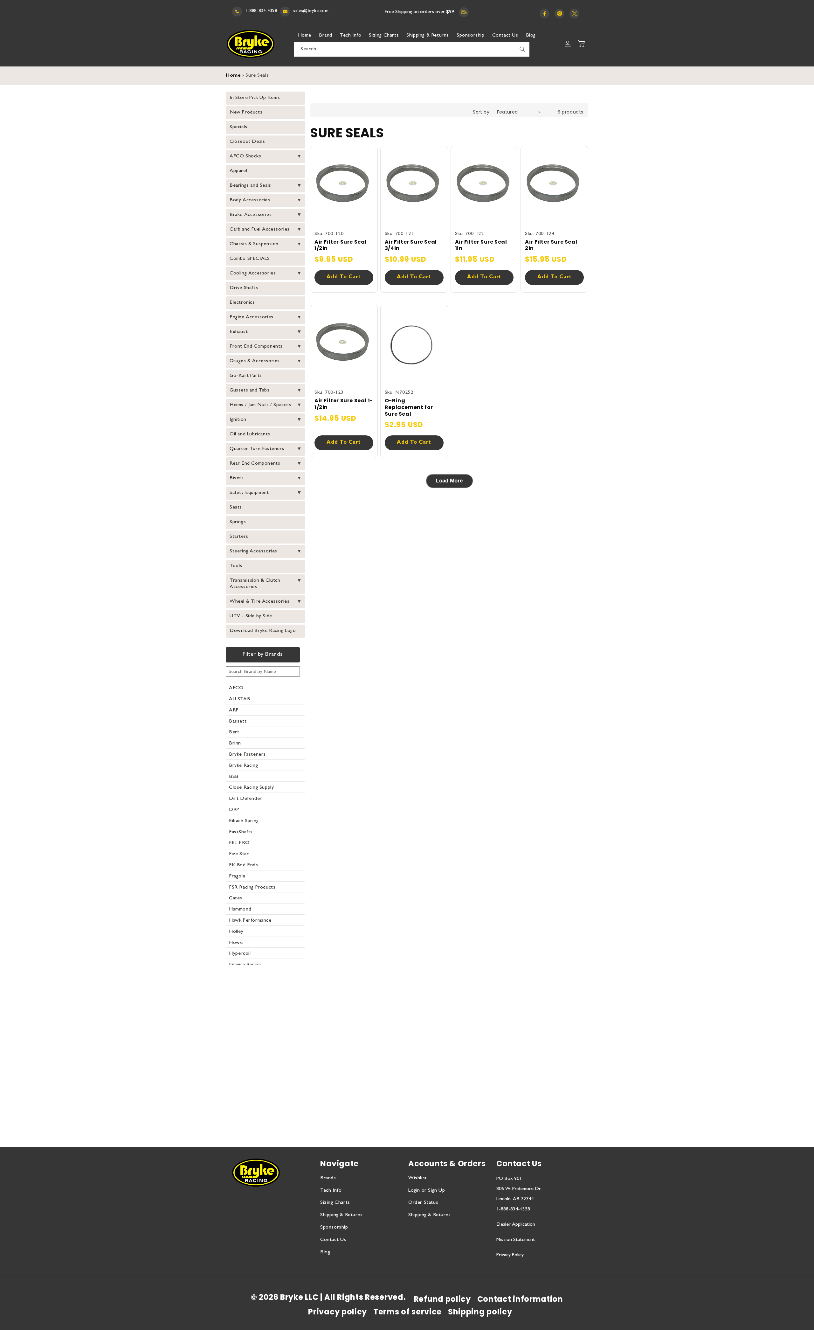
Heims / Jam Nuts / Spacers (260, 405)
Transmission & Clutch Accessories (255, 584)
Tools (236, 566)
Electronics (242, 302)
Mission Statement (515, 1240)
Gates (235, 898)
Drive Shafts (244, 288)
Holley (236, 931)
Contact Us (333, 1240)
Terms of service (407, 1311)
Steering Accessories (253, 551)
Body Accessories (250, 200)
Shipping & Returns (341, 1215)
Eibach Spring (244, 821)
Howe (236, 943)
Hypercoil (240, 953)
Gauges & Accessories (255, 361)
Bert (234, 732)
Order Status (423, 1202)
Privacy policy (337, 1311)
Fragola (237, 876)
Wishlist (417, 1178)
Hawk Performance (250, 920)
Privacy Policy (510, 1255)
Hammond (240, 909)
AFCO (236, 688)
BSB (233, 776)
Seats (236, 507)
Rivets (237, 478)
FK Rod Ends (243, 865)
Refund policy (442, 1299)
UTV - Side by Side (251, 616)
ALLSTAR (239, 699)
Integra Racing (245, 964)
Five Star (239, 854)
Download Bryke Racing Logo (263, 631)
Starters (239, 536)
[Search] (522, 49)
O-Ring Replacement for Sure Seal (409, 407)
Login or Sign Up (426, 1190)
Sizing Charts (335, 1202)
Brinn (235, 743)
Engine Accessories (251, 317)
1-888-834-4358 (261, 11)
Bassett (237, 721)
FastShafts (241, 832)
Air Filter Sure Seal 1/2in (340, 245)
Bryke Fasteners (247, 754)
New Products (246, 112)
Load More (449, 481)
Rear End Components (255, 463)
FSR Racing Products (252, 887)
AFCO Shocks (245, 156)
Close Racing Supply (251, 787)
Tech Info (330, 1190)
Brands (328, 1178)
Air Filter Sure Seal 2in (551, 245)
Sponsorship (334, 1227)
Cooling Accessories (253, 273)
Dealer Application (515, 1224)
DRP (234, 810)
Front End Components (256, 346)
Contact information (520, 1299)
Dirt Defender (245, 798)
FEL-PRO (239, 843)
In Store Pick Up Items (255, 97)
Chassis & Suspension (254, 244)
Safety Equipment (249, 492)
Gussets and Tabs (250, 390)
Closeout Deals (247, 141)
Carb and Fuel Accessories (260, 229)
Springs (238, 522)
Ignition (238, 419)
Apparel (238, 171)
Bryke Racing (243, 765)
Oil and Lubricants (250, 434)
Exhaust (239, 332)
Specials (238, 127)
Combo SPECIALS (250, 258)
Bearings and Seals (250, 185)
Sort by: (481, 112)
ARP (234, 710)
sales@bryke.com (310, 11)
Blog (325, 1252)
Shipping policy (480, 1311)
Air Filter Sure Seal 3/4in (411, 245)
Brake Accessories (251, 215)
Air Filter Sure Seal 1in (481, 245)
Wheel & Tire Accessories (259, 601)
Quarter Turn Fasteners (257, 449)
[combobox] (411, 49)
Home (233, 75)
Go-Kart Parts (246, 375)
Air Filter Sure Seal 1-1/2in (343, 404)
